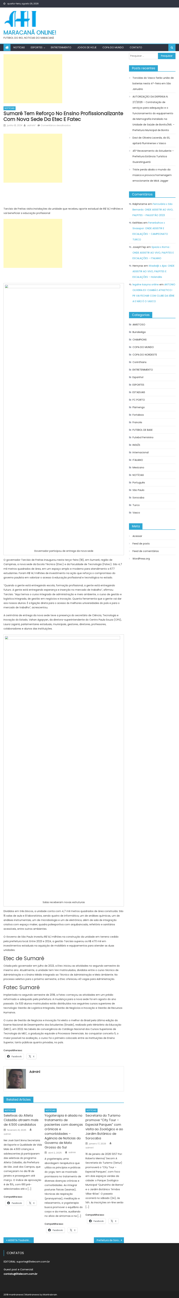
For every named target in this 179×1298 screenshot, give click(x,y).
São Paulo (138, 490)
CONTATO (136, 47)
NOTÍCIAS (19, 47)
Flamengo (139, 407)
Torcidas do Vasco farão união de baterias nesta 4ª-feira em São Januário (153, 83)
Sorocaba (138, 497)
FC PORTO (139, 400)
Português (139, 482)
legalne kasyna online (146, 284)
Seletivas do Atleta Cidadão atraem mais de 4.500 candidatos (21, 1120)
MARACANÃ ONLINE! (29, 32)
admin (7, 1134)
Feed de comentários (146, 551)
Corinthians (139, 362)
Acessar (137, 536)
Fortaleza (138, 415)
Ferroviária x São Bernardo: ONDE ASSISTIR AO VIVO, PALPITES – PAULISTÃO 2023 (153, 209)
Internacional (141, 452)
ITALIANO (138, 460)
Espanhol (138, 377)
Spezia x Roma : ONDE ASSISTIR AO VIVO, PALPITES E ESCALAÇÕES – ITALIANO (153, 252)
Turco (136, 505)
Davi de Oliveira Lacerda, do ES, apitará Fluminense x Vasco (151, 140)
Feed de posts (141, 543)
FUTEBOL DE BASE (143, 430)
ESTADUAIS (139, 392)
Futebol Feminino (143, 437)
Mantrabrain (50, 1294)
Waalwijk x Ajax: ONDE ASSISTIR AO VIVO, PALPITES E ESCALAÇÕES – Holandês (153, 271)
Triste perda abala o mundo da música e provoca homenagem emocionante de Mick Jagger (152, 175)
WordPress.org (141, 558)
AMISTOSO (139, 324)
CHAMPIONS (140, 339)
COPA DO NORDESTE (145, 354)
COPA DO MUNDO (113, 47)
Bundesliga (139, 332)
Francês (137, 422)
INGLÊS (136, 445)
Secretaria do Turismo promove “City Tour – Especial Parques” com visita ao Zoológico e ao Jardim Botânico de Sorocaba (104, 1126)
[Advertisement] (32, 78)
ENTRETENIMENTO (61, 47)
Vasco (136, 512)
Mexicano (138, 467)
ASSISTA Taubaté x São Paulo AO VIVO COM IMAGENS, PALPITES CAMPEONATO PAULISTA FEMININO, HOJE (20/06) (21, 1240)
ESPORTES (36, 47)
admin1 (31, 125)
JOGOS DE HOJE (86, 47)
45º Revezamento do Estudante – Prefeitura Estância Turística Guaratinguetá (153, 156)
